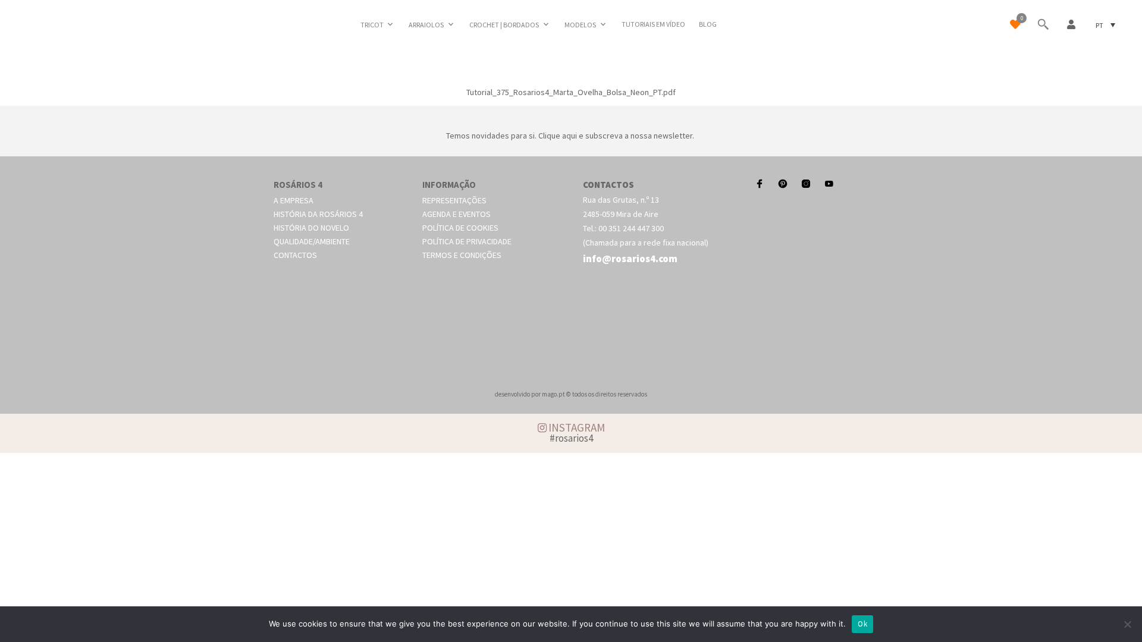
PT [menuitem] (1099, 24)
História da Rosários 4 (318, 214)
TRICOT (372, 24)
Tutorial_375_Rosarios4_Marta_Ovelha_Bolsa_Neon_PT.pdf (571, 92)
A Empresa (293, 200)
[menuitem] (1105, 24)
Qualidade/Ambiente (312, 241)
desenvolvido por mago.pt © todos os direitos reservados (571, 394)
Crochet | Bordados (504, 24)
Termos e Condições (461, 255)
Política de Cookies (460, 227)
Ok (862, 624)
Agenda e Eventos (456, 214)
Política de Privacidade (467, 241)
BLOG (708, 24)
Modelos (580, 24)
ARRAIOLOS (426, 24)
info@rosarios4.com (630, 258)
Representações (454, 200)
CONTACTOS (608, 184)
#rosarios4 (571, 438)
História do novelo (311, 227)
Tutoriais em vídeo (653, 24)
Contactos (295, 255)
